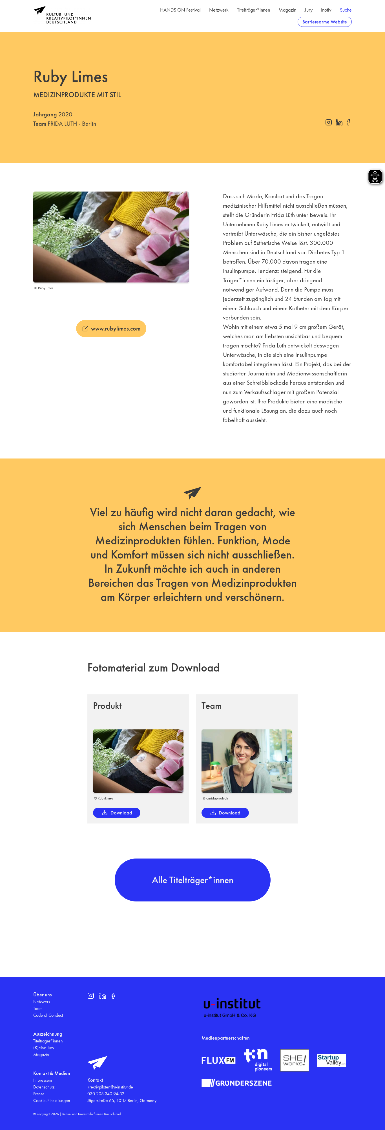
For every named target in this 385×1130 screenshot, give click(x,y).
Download (121, 812)
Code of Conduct (48, 1015)
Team (38, 1008)
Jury (309, 9)
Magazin (287, 9)
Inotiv (326, 9)
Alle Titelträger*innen (192, 880)
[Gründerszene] (237, 1083)
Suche (346, 9)
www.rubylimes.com (115, 328)
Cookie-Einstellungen (51, 1100)
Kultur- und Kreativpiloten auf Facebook (348, 122)
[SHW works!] (294, 1060)
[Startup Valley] (331, 1060)
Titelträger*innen (253, 9)
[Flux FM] (219, 1060)
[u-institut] (232, 1007)
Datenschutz (43, 1087)
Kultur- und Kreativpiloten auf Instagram (328, 122)
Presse (39, 1094)
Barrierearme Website (324, 21)
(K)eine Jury (43, 1048)
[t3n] (258, 1060)
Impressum (42, 1080)
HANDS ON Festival (180, 9)
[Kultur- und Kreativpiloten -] (62, 15)
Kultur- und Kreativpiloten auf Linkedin (339, 122)
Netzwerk (219, 9)
